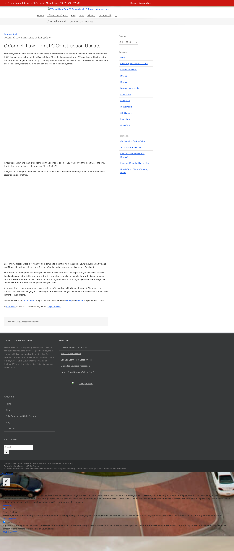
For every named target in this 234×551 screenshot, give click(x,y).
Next (14, 34)
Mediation (125, 119)
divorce (79, 300)
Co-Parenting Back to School (133, 141)
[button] (116, 15)
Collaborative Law (128, 69)
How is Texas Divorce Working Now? (77, 372)
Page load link (6, 473)
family (69, 300)
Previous (8, 34)
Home (8, 403)
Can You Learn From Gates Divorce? (77, 359)
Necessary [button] (7, 505)
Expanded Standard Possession (134, 163)
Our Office (125, 125)
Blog (49, 307)
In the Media (126, 106)
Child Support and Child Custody (21, 416)
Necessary (10, 508)
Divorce (123, 75)
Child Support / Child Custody (134, 63)
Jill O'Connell (11, 307)
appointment (28, 300)
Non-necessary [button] (9, 518)
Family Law (125, 94)
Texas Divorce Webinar (130, 147)
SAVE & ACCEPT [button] (10, 532)
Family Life (125, 100)
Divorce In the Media (129, 88)
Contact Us (10, 428)
